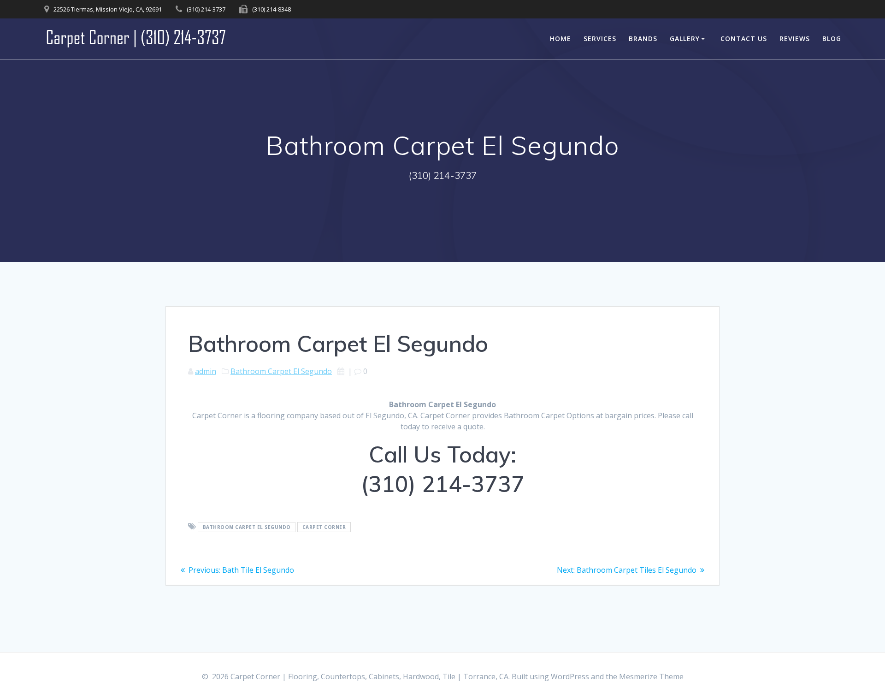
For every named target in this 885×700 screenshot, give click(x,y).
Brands (643, 38)
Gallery (685, 38)
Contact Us (743, 38)
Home (560, 38)
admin (205, 371)
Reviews (794, 38)
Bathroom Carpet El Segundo (281, 371)
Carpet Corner (324, 527)
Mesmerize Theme (651, 676)
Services (600, 38)
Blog (831, 38)
